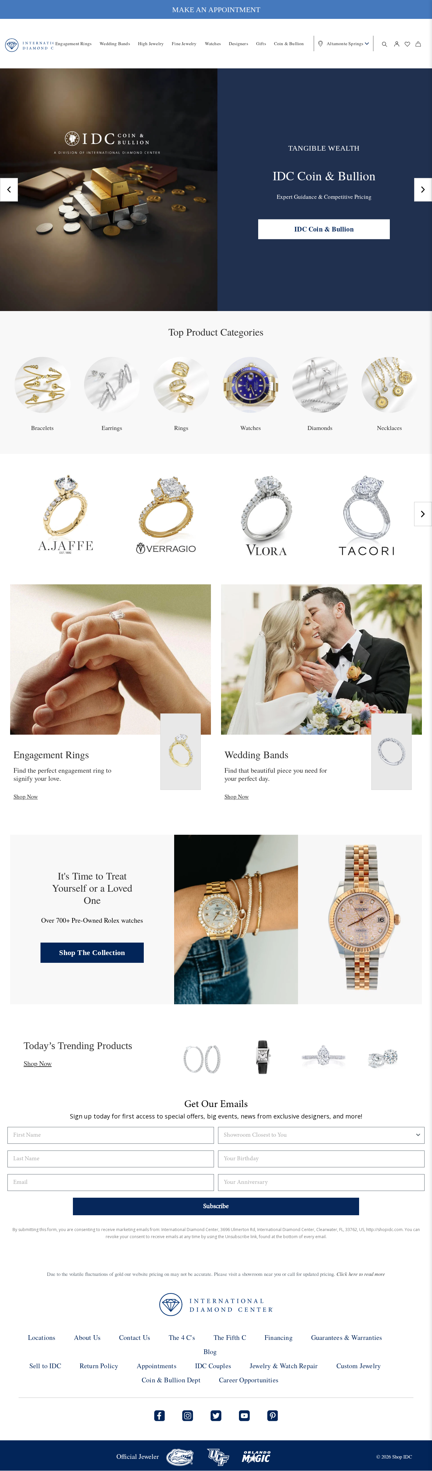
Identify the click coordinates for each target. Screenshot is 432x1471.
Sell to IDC (45, 1365)
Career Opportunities (248, 1379)
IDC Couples (213, 1365)
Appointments (156, 1365)
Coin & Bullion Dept (171, 1379)
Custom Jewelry (358, 1365)
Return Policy (99, 1365)
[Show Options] (418, 1135)
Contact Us (134, 1337)
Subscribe (216, 1206)
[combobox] (319, 1135)
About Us (87, 1337)
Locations (42, 1337)
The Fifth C (230, 1337)
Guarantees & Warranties (346, 1337)
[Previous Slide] (9, 190)
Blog (210, 1351)
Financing (279, 1337)
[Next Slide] (423, 190)
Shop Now (26, 796)
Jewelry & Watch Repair (284, 1365)
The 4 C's (182, 1337)
